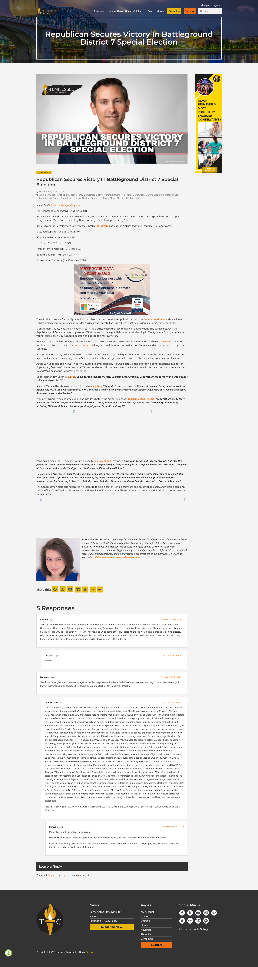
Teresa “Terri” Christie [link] (114, 198)
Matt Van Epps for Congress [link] (65, 205)
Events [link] (151, 11)
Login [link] (64, 875)
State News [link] (99, 11)
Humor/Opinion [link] (133, 11)
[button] (55, 589)
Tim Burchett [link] (132, 198)
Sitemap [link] (90, 952)
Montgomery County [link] (49, 198)
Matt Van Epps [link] (172, 194)
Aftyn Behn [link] (44, 194)
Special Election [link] (82, 198)
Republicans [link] (67, 198)
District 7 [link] (100, 194)
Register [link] (52, 875)
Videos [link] (160, 11)
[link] (8, 953)
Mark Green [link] (138, 194)
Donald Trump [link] (113, 194)
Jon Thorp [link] (126, 194)
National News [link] (115, 11)
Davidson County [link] (74, 194)
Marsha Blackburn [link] (155, 194)
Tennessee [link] (96, 198)
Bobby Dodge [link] (58, 194)
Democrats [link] (89, 194)
